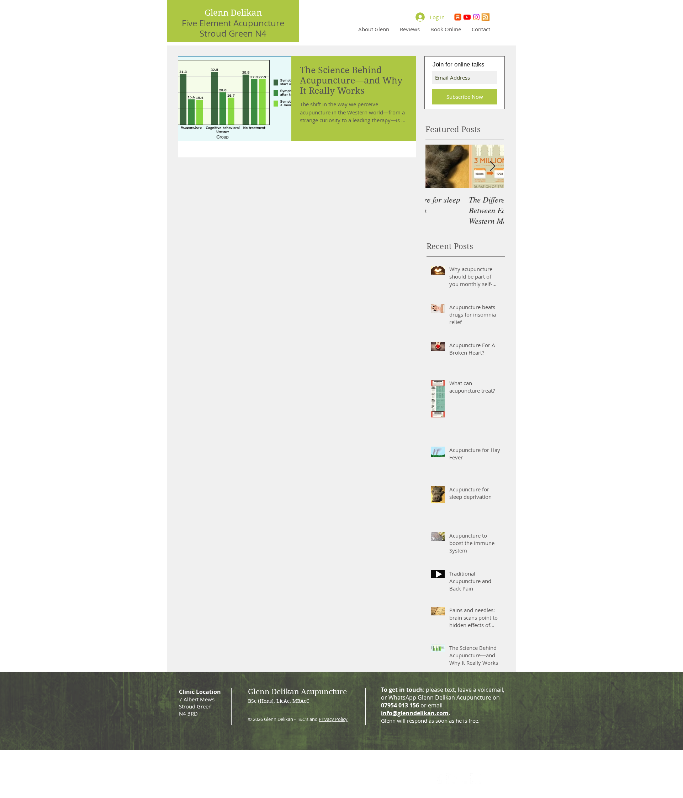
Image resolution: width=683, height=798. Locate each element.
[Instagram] (476, 17)
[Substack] (458, 17)
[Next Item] (492, 166)
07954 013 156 (400, 705)
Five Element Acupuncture (233, 23)
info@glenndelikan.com (415, 713)
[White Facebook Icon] (439, 778)
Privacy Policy (333, 719)
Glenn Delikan (233, 13)
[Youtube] (467, 17)
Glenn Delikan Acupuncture (297, 692)
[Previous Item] (437, 166)
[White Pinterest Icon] (463, 778)
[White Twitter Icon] (451, 778)
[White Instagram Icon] (475, 778)
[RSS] (485, 17)
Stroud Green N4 (233, 33)
